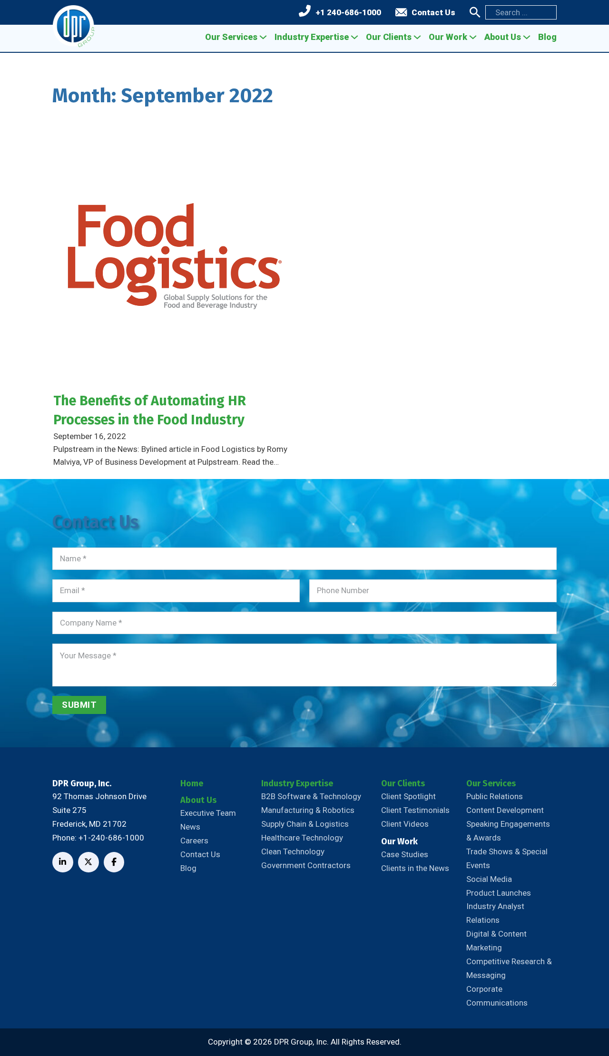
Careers (194, 840)
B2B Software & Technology (311, 796)
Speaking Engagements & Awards (508, 830)
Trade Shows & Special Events (507, 858)
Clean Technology (292, 851)
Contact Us (433, 12)
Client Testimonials (415, 810)
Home (191, 783)
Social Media (489, 879)
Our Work (448, 37)
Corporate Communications (497, 995)
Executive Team (208, 813)
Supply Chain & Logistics (305, 824)
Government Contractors (306, 865)
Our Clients (389, 37)
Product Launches (498, 893)
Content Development (505, 810)
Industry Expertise (312, 37)
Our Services (231, 37)
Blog (547, 37)
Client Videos (405, 824)
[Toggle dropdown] (263, 37)
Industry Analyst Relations (495, 913)
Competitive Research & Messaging (509, 968)
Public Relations (494, 796)
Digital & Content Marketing (496, 940)
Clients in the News (415, 868)
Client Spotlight (408, 796)
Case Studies (404, 854)
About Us (502, 37)
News (190, 826)
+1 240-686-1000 (348, 12)
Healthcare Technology (302, 837)
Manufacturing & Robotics (307, 810)
